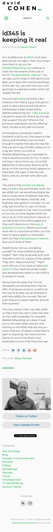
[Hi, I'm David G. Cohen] (22, 6)
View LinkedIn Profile (26, 425)
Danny (22, 98)
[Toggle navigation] (6, 18)
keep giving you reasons (33, 238)
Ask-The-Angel (11, 451)
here (16, 188)
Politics (6, 465)
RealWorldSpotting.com (17, 68)
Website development (23, 523)
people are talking (33, 185)
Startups (27, 358)
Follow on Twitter (26, 416)
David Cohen (28, 47)
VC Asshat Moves (12, 483)
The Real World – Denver (26, 75)
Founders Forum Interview (18, 458)
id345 (30, 57)
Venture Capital (11, 486)
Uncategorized (11, 479)
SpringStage (10, 469)
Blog (18, 358)
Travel (6, 476)
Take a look (39, 113)
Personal (7, 462)
